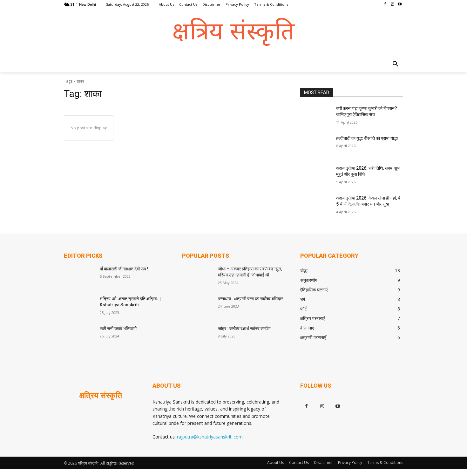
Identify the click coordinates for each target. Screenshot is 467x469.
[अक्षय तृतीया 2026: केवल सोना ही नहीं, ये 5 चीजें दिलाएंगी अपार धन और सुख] (315, 206)
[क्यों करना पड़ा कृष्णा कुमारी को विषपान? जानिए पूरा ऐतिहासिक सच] (315, 116)
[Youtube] (399, 4)
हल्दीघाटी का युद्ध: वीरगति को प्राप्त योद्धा (367, 138)
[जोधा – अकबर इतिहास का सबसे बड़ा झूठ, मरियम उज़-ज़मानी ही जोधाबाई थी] (197, 277)
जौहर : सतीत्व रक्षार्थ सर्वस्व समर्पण (244, 328)
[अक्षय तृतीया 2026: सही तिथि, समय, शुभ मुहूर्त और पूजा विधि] (315, 176)
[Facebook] (385, 4)
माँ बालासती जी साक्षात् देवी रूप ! (124, 268)
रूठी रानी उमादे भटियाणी (118, 328)
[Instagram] (392, 4)
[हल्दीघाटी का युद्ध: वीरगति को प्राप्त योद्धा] (315, 146)
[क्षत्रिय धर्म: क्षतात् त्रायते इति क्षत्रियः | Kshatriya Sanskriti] (79, 306)
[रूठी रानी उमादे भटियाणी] (79, 336)
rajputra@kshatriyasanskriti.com (210, 437)
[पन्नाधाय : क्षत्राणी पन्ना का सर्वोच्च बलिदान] (197, 306)
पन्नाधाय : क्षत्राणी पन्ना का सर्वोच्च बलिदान (250, 298)
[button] (395, 64)
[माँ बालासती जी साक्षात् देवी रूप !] (79, 277)
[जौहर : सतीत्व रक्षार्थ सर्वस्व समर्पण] (197, 336)
